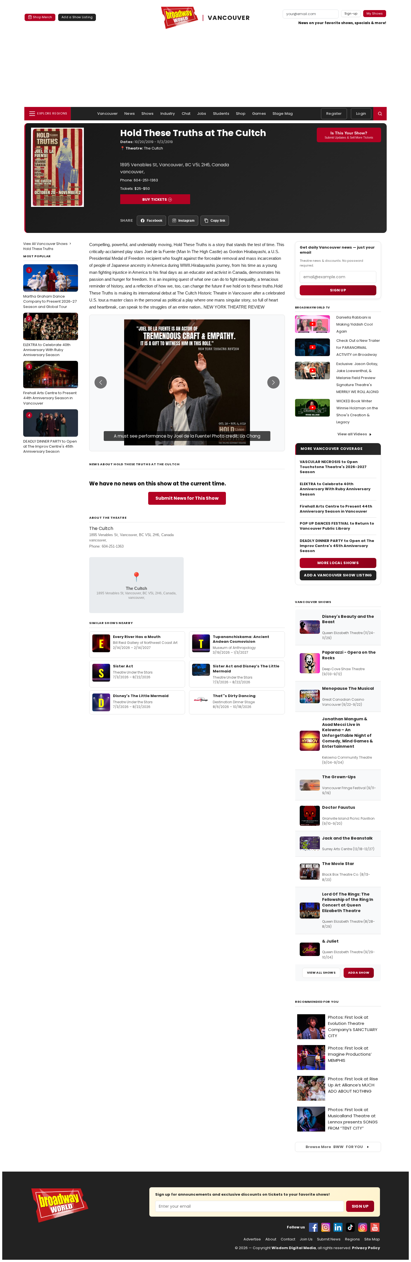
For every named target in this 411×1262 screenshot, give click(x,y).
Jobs (201, 113)
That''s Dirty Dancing (234, 695)
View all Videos (352, 434)
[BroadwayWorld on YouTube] (375, 1227)
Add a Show (358, 972)
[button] (380, 113)
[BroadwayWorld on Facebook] (313, 1227)
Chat (186, 113)
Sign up (338, 290)
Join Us (306, 1239)
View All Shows (321, 972)
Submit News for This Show (187, 498)
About (270, 1239)
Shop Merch (42, 17)
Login (361, 113)
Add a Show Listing (77, 17)
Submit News (329, 1239)
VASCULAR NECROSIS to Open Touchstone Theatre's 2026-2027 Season (333, 467)
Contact (288, 1239)
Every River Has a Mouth (136, 636)
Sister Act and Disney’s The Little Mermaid (246, 668)
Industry (167, 113)
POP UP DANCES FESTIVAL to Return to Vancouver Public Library (337, 526)
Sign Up (360, 1206)
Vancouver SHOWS (313, 602)
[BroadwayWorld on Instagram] (326, 1227)
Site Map (372, 1239)
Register (334, 113)
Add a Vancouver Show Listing (338, 575)
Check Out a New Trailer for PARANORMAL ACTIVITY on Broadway (358, 347)
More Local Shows (338, 562)
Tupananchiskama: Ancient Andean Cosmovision (241, 639)
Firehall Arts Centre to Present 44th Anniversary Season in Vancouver (50, 385)
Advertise (252, 1239)
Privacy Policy (366, 1248)
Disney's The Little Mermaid (141, 695)
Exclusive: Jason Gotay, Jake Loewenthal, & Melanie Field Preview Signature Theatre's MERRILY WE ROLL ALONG (357, 377)
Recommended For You (317, 1002)
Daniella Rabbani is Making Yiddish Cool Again (354, 324)
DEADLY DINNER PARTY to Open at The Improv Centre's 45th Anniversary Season (50, 433)
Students (221, 113)
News (129, 113)
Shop (241, 113)
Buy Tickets (154, 199)
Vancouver (107, 113)
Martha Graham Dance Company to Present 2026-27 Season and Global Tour (50, 288)
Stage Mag (283, 113)
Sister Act (123, 666)
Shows (147, 113)
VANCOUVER (229, 18)
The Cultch (153, 148)
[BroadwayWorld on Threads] (363, 1227)
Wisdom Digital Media (293, 1248)
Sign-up (351, 13)
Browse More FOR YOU (334, 1146)
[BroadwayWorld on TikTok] (350, 1227)
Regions (352, 1239)
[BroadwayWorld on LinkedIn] (338, 1227)
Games (259, 113)
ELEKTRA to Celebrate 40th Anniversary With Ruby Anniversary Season (46, 336)
